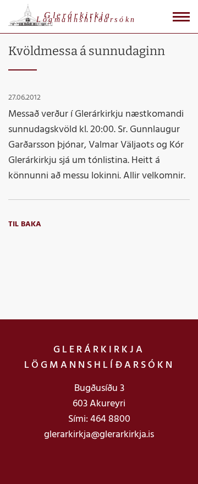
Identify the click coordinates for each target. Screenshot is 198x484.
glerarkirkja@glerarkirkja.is (99, 435)
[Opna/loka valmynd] (181, 17)
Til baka (24, 224)
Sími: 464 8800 (99, 419)
